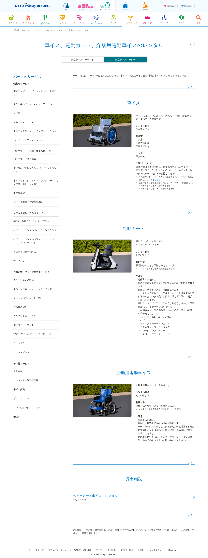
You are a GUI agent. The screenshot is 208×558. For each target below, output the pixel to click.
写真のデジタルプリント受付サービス (32, 334)
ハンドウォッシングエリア (27, 407)
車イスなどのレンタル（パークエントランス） (34, 169)
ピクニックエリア (22, 398)
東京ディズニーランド (82, 59)
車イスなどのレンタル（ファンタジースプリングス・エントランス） (36, 182)
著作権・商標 (127, 550)
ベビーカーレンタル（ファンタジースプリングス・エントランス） (36, 240)
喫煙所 (16, 416)
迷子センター (20, 260)
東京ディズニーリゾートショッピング (32, 288)
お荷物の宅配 (20, 306)
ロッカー (17, 112)
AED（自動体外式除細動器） (28, 202)
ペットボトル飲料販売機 (25, 380)
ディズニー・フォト (23, 325)
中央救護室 (19, 193)
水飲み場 (17, 371)
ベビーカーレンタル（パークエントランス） (36, 230)
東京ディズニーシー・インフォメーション (34, 130)
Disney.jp (172, 550)
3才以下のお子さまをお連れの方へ (31, 221)
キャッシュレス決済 (23, 279)
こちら (157, 179)
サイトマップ (38, 550)
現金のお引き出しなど (24, 316)
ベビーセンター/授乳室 (25, 251)
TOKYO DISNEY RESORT (31, 6)
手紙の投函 (19, 389)
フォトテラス (20, 343)
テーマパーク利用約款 (106, 550)
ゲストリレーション (23, 121)
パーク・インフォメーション (28, 140)
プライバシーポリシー (58, 550)
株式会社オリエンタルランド (150, 550)
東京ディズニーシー (125, 59)
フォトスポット (21, 352)
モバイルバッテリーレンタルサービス (32, 103)
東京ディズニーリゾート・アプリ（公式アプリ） (36, 93)
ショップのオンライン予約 (27, 297)
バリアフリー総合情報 (24, 159)
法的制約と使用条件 (82, 550)
